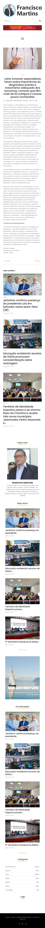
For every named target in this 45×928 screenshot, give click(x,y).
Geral (5, 297)
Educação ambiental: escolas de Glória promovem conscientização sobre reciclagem (22, 358)
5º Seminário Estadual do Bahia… (22, 641)
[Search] (40, 21)
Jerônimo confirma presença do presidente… (22, 531)
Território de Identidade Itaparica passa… (17, 608)
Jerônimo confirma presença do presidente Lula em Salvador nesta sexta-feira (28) (21, 305)
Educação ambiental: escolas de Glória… (22, 570)
